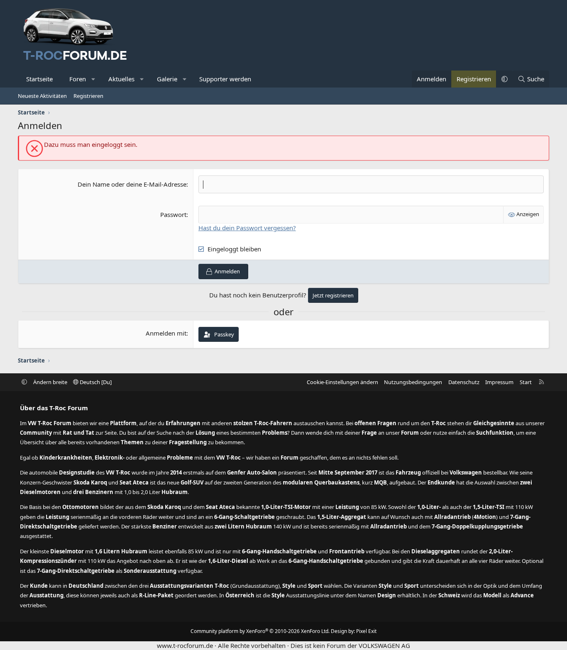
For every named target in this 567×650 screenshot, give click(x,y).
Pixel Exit (366, 631)
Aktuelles (121, 79)
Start (526, 382)
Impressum (499, 382)
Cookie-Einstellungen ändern (342, 382)
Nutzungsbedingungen (413, 382)
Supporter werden (225, 79)
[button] (93, 79)
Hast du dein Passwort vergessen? (247, 228)
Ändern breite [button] (50, 382)
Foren (77, 79)
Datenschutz (463, 382)
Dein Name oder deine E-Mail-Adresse (132, 184)
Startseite (39, 79)
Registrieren (88, 96)
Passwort (173, 214)
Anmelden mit (166, 333)
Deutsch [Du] (95, 382)
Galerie (167, 79)
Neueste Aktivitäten (42, 96)
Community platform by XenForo (260, 631)
